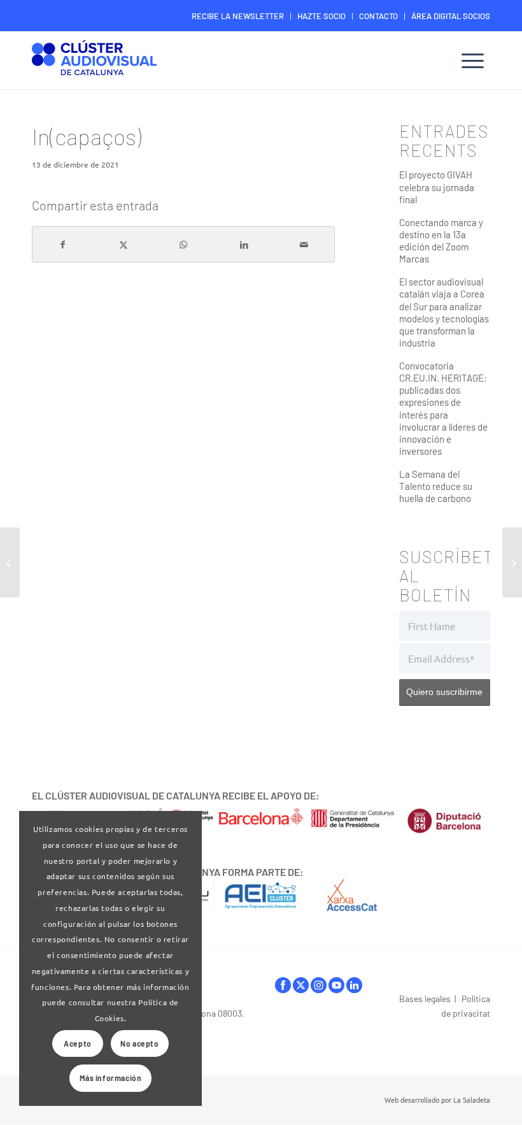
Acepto (78, 1043)
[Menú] (472, 60)
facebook (283, 988)
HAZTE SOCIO (321, 16)
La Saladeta (471, 1099)
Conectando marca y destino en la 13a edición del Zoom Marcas (441, 240)
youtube (336, 988)
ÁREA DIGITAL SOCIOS (450, 16)
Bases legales (425, 998)
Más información (111, 1077)
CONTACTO (378, 16)
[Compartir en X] (123, 244)
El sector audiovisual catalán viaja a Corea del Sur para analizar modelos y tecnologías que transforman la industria (444, 312)
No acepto (139, 1043)
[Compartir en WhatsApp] (183, 244)
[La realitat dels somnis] (10, 562)
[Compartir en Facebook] (62, 244)
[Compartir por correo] (304, 244)
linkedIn (354, 988)
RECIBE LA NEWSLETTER (238, 16)
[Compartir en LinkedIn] (244, 244)
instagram (319, 988)
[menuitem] (238, 16)
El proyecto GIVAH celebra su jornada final (436, 186)
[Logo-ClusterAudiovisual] (94, 62)
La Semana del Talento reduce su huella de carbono (435, 486)
